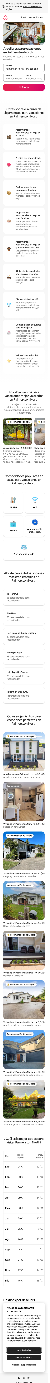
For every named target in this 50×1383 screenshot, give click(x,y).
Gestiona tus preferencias (24, 1365)
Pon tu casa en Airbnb (32, 17)
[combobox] (24, 68)
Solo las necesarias (23, 1357)
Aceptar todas (24, 1350)
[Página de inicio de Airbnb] (5, 17)
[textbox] (14, 78)
